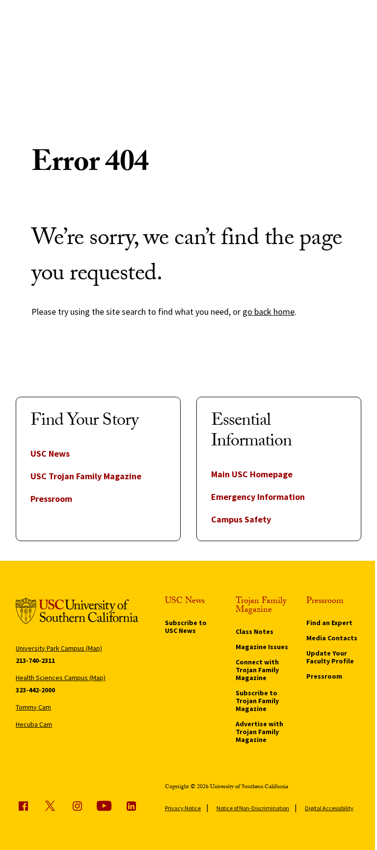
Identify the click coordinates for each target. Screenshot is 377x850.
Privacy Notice (183, 808)
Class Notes (254, 631)
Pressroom (51, 498)
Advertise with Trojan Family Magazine (259, 731)
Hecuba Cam (34, 724)
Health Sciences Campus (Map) (61, 677)
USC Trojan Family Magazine (85, 476)
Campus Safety (241, 519)
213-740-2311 (35, 660)
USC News (50, 453)
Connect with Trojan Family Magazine (257, 670)
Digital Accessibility (329, 808)
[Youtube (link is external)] (104, 805)
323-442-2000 (35, 689)
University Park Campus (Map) (59, 648)
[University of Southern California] (77, 612)
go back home (268, 311)
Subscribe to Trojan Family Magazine (257, 700)
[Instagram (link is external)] (77, 805)
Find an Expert (329, 622)
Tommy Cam (33, 707)
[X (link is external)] (50, 805)
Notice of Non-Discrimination (252, 808)
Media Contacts (331, 637)
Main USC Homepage (252, 474)
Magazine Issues (262, 646)
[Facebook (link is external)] (23, 805)
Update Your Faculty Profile (330, 657)
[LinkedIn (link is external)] (131, 805)
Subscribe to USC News (186, 626)
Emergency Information (258, 496)
